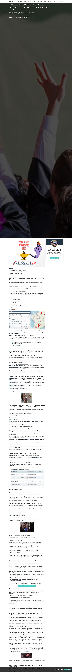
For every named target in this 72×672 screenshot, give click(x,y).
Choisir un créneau (54, 258)
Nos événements (60, 1)
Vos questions (32, 1)
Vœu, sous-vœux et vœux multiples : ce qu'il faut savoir (20, 271)
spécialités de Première (13, 649)
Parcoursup (39, 293)
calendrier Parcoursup (40, 372)
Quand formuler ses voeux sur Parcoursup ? (18, 270)
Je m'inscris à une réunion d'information (27, 585)
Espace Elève (45, 1)
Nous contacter (39, 1)
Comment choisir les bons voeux (16, 273)
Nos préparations (20, 1)
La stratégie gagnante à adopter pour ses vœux (19, 274)
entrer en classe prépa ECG (16, 508)
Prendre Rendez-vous (52, 1)
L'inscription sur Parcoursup (14, 282)
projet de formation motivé (25, 379)
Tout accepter (68, 669)
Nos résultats (26, 1)
